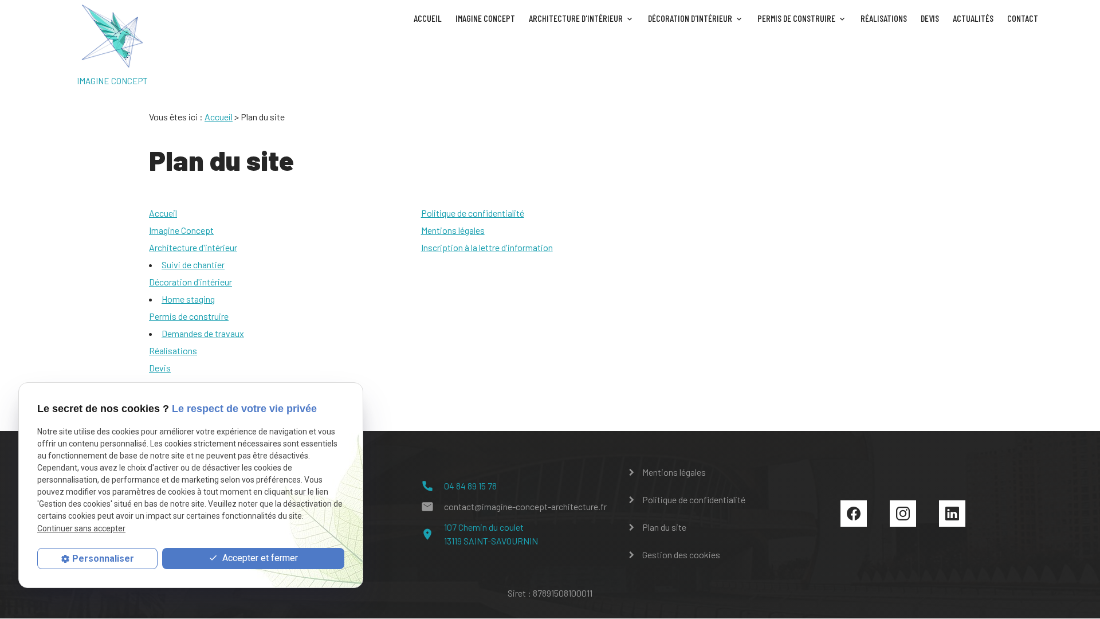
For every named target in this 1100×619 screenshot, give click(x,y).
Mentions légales (453, 230)
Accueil (428, 18)
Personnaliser (103, 558)
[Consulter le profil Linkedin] (952, 513)
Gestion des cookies (681, 554)
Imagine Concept (485, 18)
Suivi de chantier (193, 264)
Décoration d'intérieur (690, 18)
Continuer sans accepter (81, 528)
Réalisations (884, 18)
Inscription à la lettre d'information (487, 247)
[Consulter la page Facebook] (853, 513)
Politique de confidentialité (472, 212)
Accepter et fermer (259, 558)
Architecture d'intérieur (576, 18)
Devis (930, 18)
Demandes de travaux (203, 333)
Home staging (188, 298)
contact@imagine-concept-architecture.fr (525, 506)
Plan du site (664, 527)
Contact (1022, 18)
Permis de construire (796, 18)
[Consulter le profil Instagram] (903, 513)
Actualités (973, 18)
